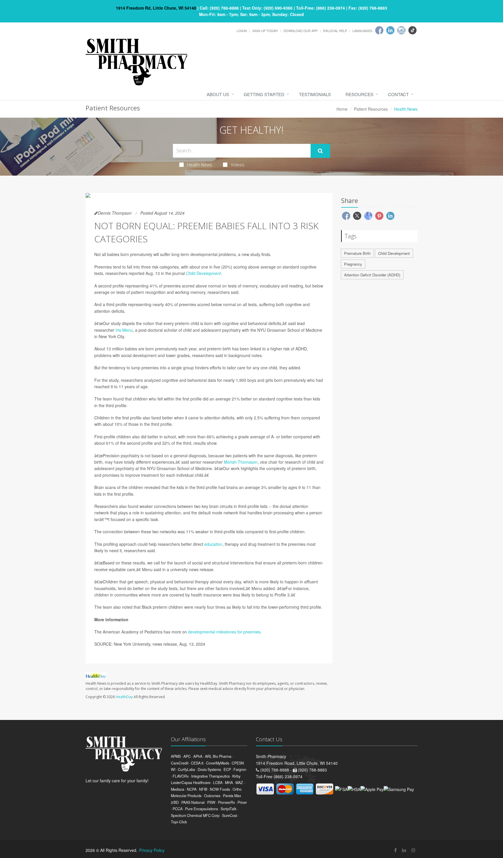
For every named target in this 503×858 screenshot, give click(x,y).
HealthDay (124, 696)
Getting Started (264, 94)
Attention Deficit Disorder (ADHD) (372, 275)
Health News (199, 164)
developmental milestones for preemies (224, 632)
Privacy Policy (151, 850)
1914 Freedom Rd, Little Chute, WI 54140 (156, 8)
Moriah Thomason (241, 462)
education (213, 544)
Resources (359, 94)
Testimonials (315, 94)
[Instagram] (401, 30)
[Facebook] (379, 30)
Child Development (203, 273)
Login (242, 30)
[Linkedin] (390, 30)
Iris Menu (124, 330)
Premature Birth (357, 253)
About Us (218, 94)
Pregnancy (353, 264)
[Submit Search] (320, 151)
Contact (398, 94)
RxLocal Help (335, 30)
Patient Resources (371, 109)
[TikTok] (412, 30)
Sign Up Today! (265, 30)
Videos (238, 164)
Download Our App (301, 30)
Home (342, 109)
